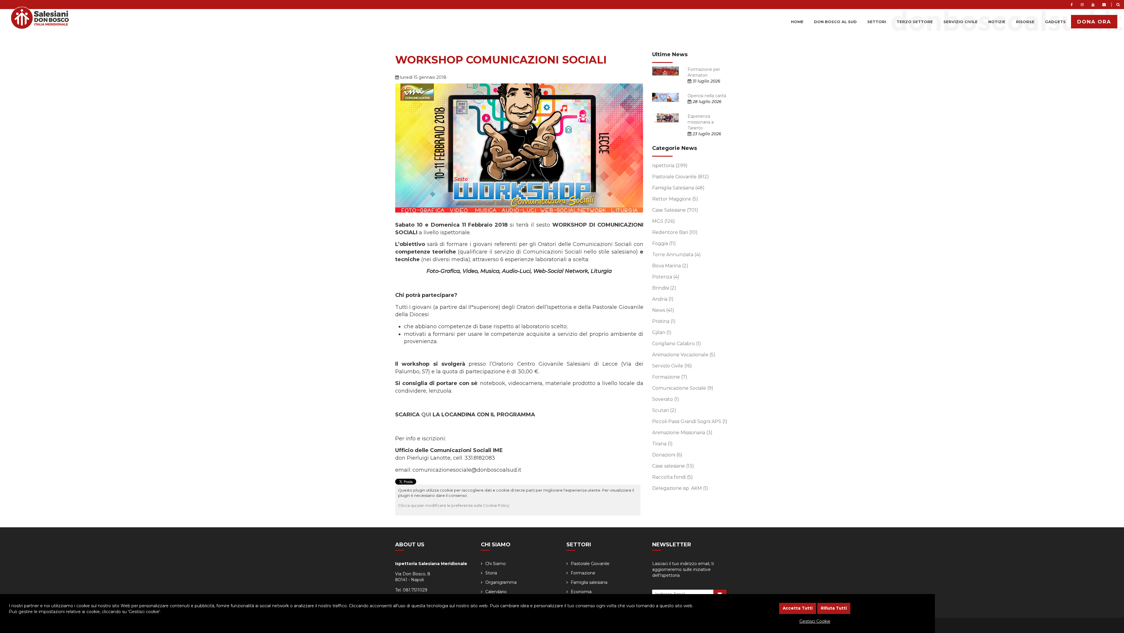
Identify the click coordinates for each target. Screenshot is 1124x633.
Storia (491, 573)
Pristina (664, 321)
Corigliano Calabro (676, 343)
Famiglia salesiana (589, 582)
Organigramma (501, 582)
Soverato (665, 399)
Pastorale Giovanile (680, 176)
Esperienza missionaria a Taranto (701, 122)
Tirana (662, 443)
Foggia (664, 243)
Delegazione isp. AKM (680, 488)
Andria (663, 299)
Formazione (669, 377)
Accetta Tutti (798, 608)
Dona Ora (1094, 22)
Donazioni (667, 455)
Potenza (665, 277)
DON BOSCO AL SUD (835, 21)
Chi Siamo (495, 563)
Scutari (664, 410)
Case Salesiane (675, 210)
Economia (581, 591)
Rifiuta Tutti (834, 608)
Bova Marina (670, 265)
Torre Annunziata (676, 254)
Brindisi (664, 288)
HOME (797, 21)
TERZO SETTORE (915, 21)
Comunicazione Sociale (682, 388)
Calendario (496, 591)
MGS (663, 221)
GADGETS (1055, 21)
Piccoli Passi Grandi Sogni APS (689, 421)
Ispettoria (670, 165)
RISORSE (1025, 21)
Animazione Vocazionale (683, 354)
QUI (426, 414)
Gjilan (661, 332)
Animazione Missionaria (682, 432)
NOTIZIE (996, 21)
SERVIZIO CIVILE (960, 21)
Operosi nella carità (707, 95)
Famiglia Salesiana (678, 188)
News (663, 310)
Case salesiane (673, 466)
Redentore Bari (675, 232)
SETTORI (876, 21)
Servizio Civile (672, 366)
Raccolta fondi (672, 477)
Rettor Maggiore (675, 199)
